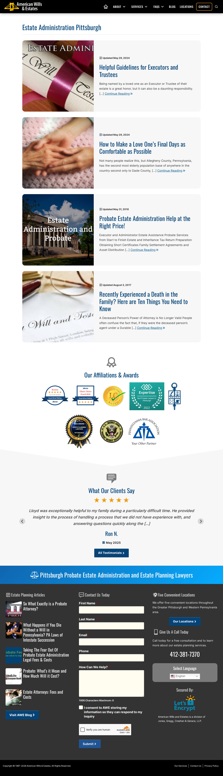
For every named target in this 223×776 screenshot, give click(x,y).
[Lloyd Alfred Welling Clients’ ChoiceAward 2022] (85, 405)
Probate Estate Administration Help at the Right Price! (144, 222)
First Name (88, 603)
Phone (84, 651)
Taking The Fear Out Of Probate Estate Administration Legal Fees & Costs (46, 654)
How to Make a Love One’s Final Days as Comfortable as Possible (142, 147)
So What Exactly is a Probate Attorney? (45, 606)
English (180, 676)
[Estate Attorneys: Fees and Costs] (14, 697)
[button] (216, 6)
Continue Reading (117, 93)
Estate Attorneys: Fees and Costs (43, 694)
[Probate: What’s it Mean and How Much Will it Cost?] (14, 676)
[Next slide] (201, 521)
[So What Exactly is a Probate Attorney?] (14, 609)
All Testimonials (110, 553)
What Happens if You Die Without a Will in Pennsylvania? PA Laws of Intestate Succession (43, 632)
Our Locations (183, 621)
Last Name (88, 619)
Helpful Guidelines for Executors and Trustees (138, 71)
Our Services (180, 766)
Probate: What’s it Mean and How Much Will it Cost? (44, 673)
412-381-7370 (185, 654)
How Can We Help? (94, 667)
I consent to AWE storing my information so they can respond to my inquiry (113, 712)
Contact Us (195, 766)
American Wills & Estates (39, 766)
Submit (88, 744)
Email (84, 635)
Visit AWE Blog (20, 715)
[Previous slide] (22, 521)
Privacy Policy (212, 766)
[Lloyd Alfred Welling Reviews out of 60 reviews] (54, 405)
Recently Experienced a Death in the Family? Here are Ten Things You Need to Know (143, 301)
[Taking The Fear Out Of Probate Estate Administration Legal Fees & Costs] (14, 655)
